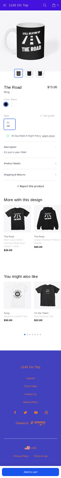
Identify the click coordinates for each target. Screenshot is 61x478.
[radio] (9, 124)
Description (10, 147)
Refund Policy (30, 402)
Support (30, 378)
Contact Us (30, 394)
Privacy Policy (21, 456)
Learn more (48, 135)
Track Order (30, 386)
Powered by (22, 422)
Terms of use (40, 456)
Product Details (12, 163)
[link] (17, 218)
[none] (46, 115)
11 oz (8, 124)
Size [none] (6, 115)
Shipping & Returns (14, 174)
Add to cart (30, 472)
